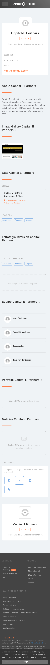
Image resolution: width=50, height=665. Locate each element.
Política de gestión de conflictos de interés (20, 613)
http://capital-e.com (16, 70)
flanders (18, 220)
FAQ (5, 578)
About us (31, 579)
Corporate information (37, 567)
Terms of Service (9, 605)
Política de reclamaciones (13, 609)
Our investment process (12, 601)
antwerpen (6, 220)
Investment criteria (10, 597)
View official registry (38, 643)
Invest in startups (10, 574)
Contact (31, 583)
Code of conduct (9, 617)
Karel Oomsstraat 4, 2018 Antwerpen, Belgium (15, 201)
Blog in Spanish (34, 575)
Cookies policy (9, 628)
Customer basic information (14, 620)
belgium (29, 220)
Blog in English (34, 571)
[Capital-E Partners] (12, 151)
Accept (25, 662)
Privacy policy (8, 624)
